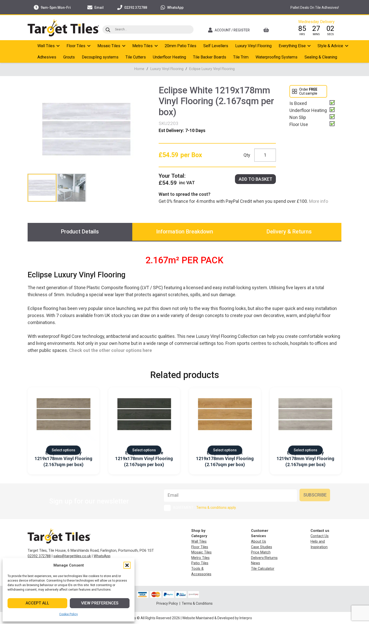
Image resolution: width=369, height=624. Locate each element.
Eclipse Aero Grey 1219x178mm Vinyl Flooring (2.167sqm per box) (305, 458)
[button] (127, 565)
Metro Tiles (200, 558)
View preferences (99, 603)
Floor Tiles (199, 547)
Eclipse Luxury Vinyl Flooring (212, 69)
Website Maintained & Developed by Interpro (217, 618)
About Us (258, 541)
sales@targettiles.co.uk (72, 556)
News (255, 563)
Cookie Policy (68, 614)
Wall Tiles (199, 541)
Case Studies (261, 547)
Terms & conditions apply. (216, 508)
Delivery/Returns (264, 558)
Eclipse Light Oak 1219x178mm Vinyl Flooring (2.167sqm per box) (225, 458)
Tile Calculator (262, 569)
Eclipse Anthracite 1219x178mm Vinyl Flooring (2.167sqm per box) (144, 458)
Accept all (37, 603)
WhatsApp (102, 556)
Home (139, 69)
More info (318, 201)
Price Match (261, 552)
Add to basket (255, 179)
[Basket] (273, 30)
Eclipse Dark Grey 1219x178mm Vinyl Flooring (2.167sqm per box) (63, 458)
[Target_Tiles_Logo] (63, 27)
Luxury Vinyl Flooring (166, 69)
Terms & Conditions (197, 603)
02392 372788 (39, 556)
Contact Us (320, 536)
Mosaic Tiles (201, 552)
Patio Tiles (199, 563)
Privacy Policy (167, 603)
